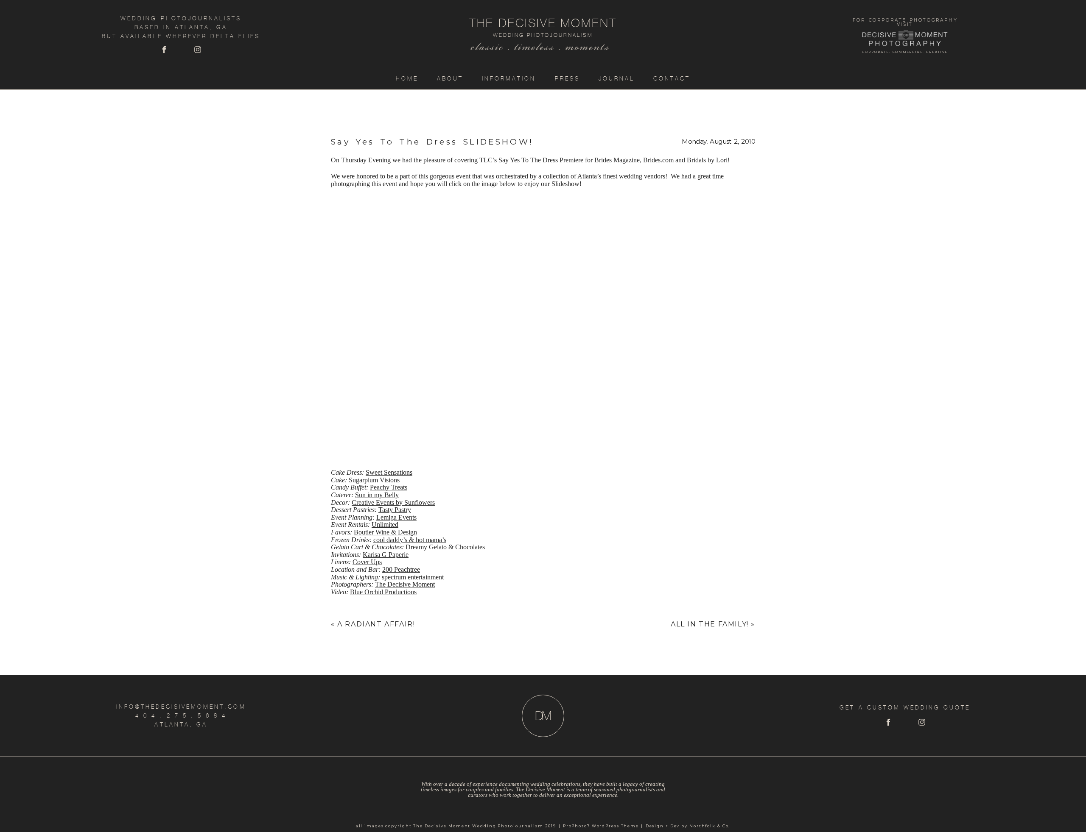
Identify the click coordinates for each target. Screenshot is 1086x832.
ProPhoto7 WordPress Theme (601, 826)
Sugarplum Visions (374, 480)
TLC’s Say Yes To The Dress (518, 160)
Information (509, 78)
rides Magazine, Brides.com (636, 160)
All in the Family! (710, 624)
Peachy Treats (388, 487)
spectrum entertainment (413, 577)
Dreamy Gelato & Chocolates (445, 547)
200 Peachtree (401, 569)
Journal (617, 78)
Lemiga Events (396, 517)
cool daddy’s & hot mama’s (409, 539)
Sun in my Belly (377, 494)
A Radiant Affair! (376, 624)
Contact (671, 78)
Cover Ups (367, 561)
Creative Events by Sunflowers (393, 502)
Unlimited (385, 524)
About (450, 78)
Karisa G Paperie (386, 554)
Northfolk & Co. (709, 826)
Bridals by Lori (707, 160)
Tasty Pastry (394, 509)
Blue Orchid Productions (383, 591)
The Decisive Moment (405, 584)
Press (567, 78)
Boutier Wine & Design (385, 532)
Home (407, 78)
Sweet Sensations (389, 472)
